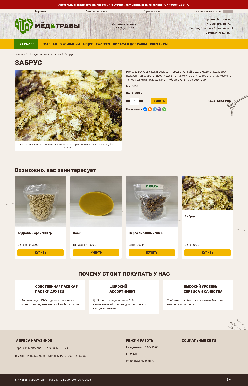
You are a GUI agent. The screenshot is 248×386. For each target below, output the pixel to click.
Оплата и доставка (130, 44)
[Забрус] (68, 105)
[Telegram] (155, 109)
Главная (49, 44)
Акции (87, 44)
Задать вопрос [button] (219, 101)
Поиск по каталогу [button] (96, 11)
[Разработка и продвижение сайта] (230, 380)
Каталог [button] (26, 44)
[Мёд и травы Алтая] (47, 26)
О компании (70, 44)
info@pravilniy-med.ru (140, 361)
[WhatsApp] (164, 109)
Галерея (103, 44)
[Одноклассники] (150, 109)
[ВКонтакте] (145, 109)
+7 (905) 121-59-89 (217, 33)
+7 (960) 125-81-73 (178, 5)
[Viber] (159, 109)
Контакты (159, 44)
